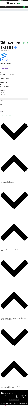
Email (1, 107)
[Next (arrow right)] (2, 406)
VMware (4, 9)
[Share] (3, 405)
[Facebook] (10, 400)
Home (1, 9)
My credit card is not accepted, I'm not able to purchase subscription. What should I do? (12, 248)
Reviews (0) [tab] (3, 90)
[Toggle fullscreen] (2, 405)
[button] (17, 7)
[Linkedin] (12, 400)
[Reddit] (16, 400)
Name (1, 104)
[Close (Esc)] (5, 405)
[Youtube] (14, 400)
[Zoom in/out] (0, 405)
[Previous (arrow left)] (0, 406)
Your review (2, 100)
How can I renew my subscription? (5, 316)
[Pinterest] (18, 400)
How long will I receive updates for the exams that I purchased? (9, 385)
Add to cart (5, 68)
